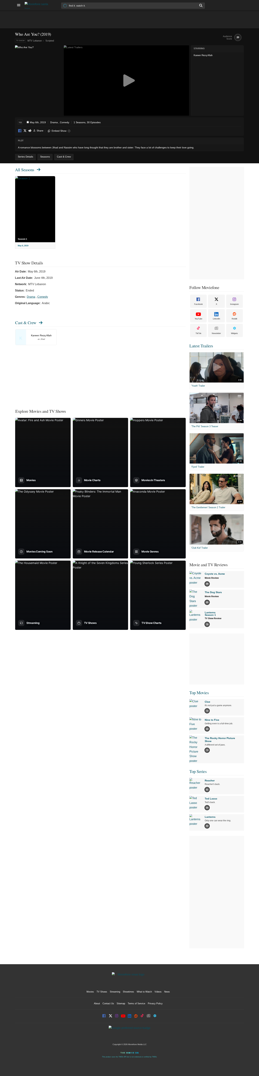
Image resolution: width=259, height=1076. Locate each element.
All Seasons (24, 169)
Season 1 (22, 239)
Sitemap (121, 1003)
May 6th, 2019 (38, 122)
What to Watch (144, 991)
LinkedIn (216, 319)
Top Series (197, 771)
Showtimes (128, 991)
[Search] (201, 5)
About (97, 1003)
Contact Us (108, 1003)
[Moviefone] (38, 5)
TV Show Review (213, 618)
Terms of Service (136, 1003)
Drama (54, 122)
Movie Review (212, 578)
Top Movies (199, 692)
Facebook (20, 131)
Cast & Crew (25, 322)
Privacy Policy (155, 1003)
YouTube (198, 319)
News (167, 991)
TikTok (198, 333)
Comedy (64, 122)
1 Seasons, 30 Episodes (87, 122)
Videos (158, 991)
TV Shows (102, 991)
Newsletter (216, 333)
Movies (90, 991)
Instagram (234, 304)
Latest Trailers (201, 346)
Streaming (115, 991)
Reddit (29, 131)
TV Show (20, 40)
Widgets (234, 333)
